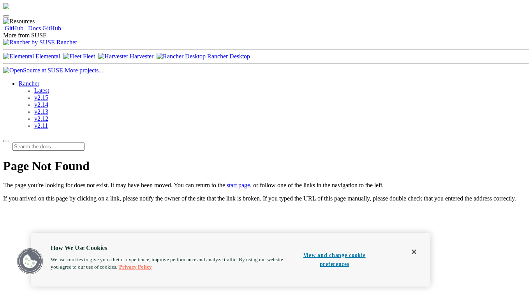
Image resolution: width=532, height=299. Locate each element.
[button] (30, 261)
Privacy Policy (135, 267)
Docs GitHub (44, 28)
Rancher (67, 42)
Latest (41, 90)
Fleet (89, 56)
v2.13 (41, 111)
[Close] (414, 251)
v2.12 (41, 118)
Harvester (141, 56)
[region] (230, 260)
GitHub (14, 28)
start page (238, 185)
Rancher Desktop (229, 56)
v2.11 (41, 125)
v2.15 (41, 97)
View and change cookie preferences (334, 259)
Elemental (48, 56)
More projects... (84, 70)
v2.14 (41, 104)
